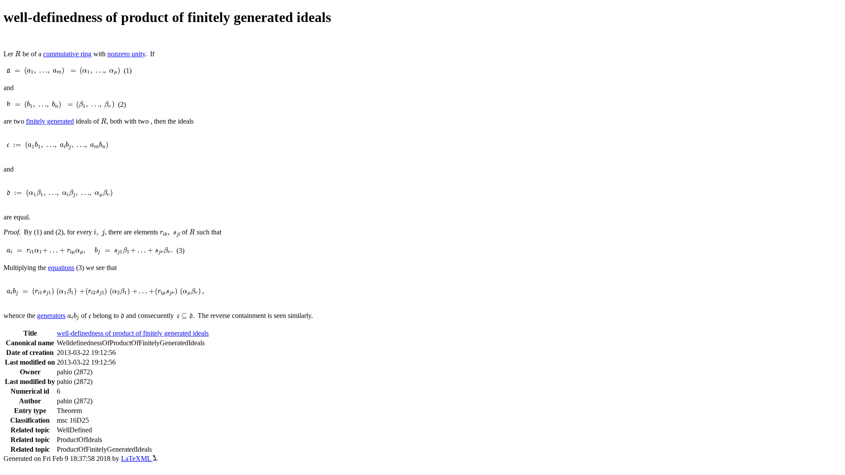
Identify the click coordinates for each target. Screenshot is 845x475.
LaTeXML (137, 458)
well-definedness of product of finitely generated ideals (133, 333)
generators (51, 315)
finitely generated (50, 121)
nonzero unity (126, 54)
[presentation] (18, 54)
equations (61, 267)
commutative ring (67, 54)
